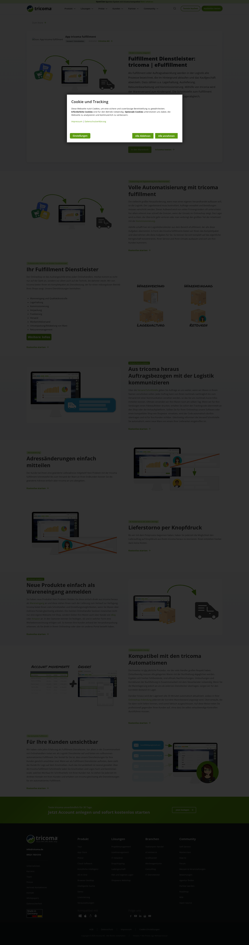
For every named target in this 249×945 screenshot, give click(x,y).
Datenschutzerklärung (95, 121)
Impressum (76, 121)
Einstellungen (80, 135)
